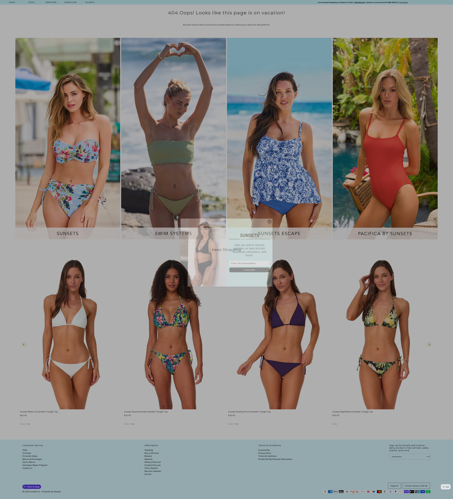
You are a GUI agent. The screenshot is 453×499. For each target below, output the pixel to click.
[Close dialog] (269, 218)
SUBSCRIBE (249, 266)
